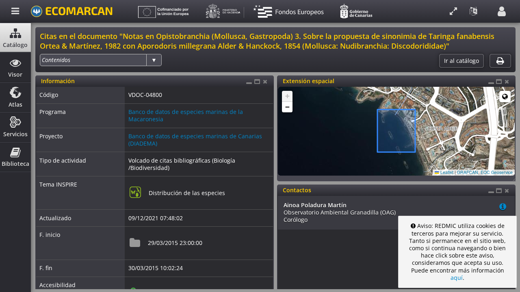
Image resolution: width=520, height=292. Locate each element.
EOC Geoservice (497, 172)
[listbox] (101, 60)
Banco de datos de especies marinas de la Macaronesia (185, 115)
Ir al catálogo (461, 60)
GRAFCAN (467, 172)
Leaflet (446, 172)
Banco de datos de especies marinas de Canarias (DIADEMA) (195, 139)
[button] (287, 96)
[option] (56, 60)
